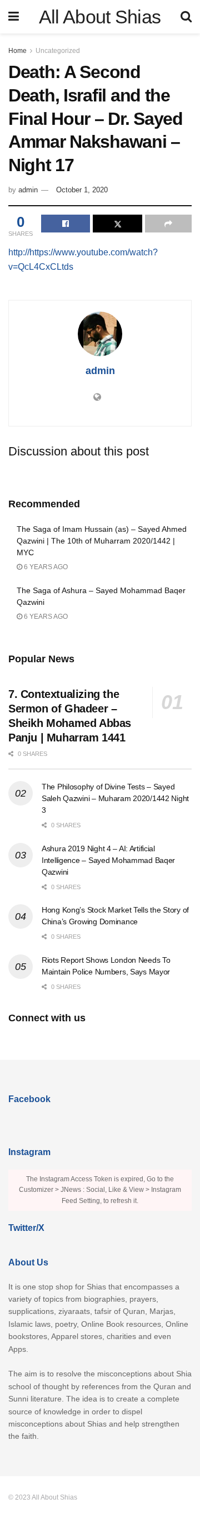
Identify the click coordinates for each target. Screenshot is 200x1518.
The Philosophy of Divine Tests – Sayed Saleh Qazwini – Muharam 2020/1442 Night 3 (115, 798)
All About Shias (100, 16)
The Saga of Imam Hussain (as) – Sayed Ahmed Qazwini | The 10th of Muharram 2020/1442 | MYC (102, 541)
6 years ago (45, 567)
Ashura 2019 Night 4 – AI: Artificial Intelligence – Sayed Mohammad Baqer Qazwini (108, 860)
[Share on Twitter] (117, 223)
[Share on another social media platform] (168, 223)
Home (17, 51)
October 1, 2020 (82, 190)
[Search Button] (186, 16)
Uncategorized (58, 51)
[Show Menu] (13, 16)
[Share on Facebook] (65, 223)
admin (28, 190)
